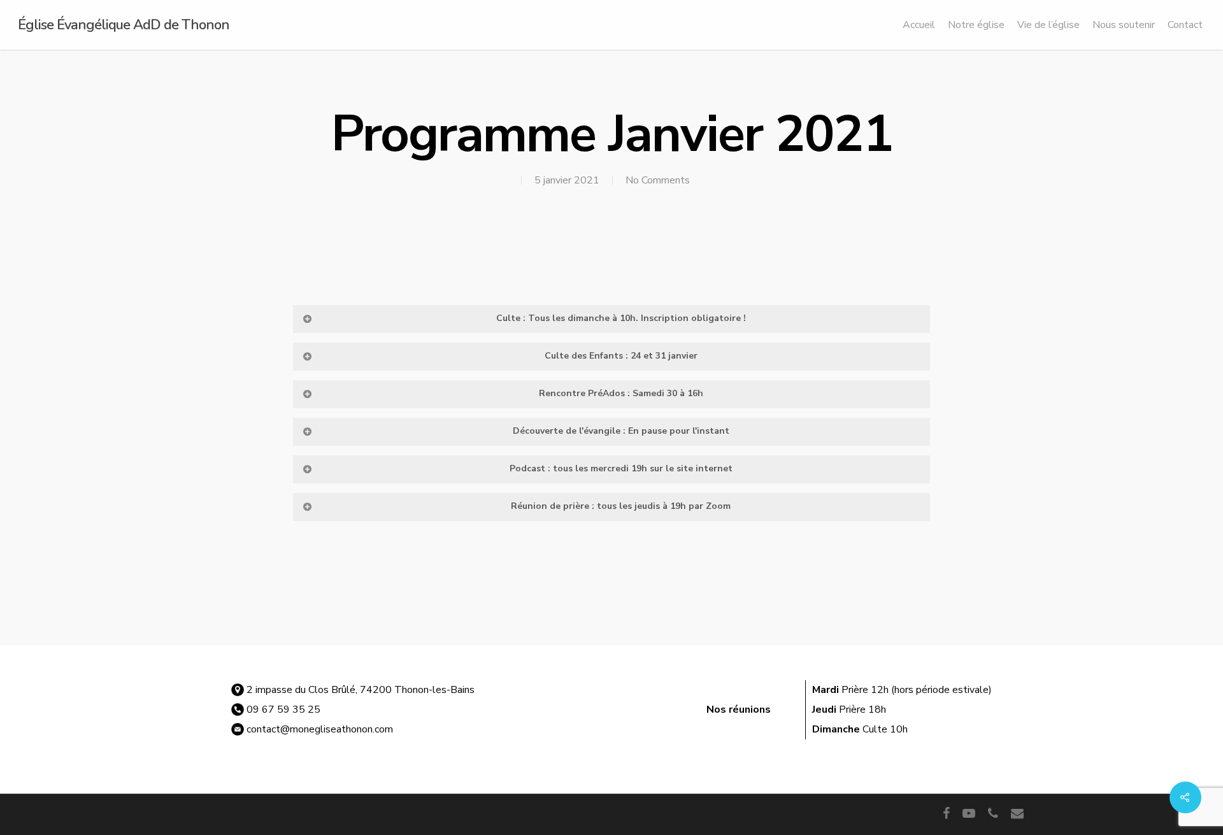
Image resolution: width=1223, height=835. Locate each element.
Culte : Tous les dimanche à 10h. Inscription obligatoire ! (621, 318)
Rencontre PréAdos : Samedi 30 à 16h (621, 393)
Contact (1185, 25)
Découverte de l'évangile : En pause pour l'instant (621, 431)
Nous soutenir (1123, 25)
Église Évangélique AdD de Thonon (123, 25)
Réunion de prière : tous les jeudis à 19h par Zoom (621, 506)
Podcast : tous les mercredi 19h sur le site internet (621, 468)
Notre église (976, 25)
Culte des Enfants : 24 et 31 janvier (621, 356)
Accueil (919, 25)
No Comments (658, 180)
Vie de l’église (1048, 25)
